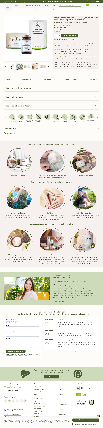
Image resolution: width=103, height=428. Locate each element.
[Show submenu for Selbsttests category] (23, 5)
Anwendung (48, 80)
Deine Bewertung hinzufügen (80, 22)
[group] (70, 22)
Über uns (61, 409)
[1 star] (7, 322)
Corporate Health (63, 386)
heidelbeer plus (59, 49)
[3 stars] (11, 322)
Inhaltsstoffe (27, 80)
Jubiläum (47, 5)
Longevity (36, 416)
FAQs (35, 401)
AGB (60, 389)
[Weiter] (48, 66)
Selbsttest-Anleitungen (40, 406)
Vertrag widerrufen (12, 414)
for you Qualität (70, 80)
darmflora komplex (60, 44)
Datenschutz (62, 391)
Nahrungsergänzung (33, 5)
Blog (53, 5)
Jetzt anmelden (51, 377)
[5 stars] (16, 322)
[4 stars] (13, 322)
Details (7, 80)
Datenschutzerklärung (55, 422)
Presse (60, 406)
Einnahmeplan (37, 408)
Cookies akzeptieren (85, 420)
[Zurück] (5, 66)
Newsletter (61, 401)
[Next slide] (97, 118)
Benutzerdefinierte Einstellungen (86, 424)
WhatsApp (36, 413)
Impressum (6, 424)
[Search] (80, 5)
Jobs (60, 396)
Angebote (36, 394)
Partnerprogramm (63, 404)
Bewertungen (93, 80)
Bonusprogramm (38, 411)
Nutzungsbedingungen (24, 355)
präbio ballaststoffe (60, 57)
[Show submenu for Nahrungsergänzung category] (40, 5)
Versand (65, 27)
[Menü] (101, 414)
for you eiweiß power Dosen (41, 391)
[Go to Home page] (8, 7)
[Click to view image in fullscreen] (27, 38)
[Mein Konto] (93, 5)
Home (16, 9)
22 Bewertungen (67, 22)
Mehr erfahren (59, 301)
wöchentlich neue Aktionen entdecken (62, 1)
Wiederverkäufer (63, 414)
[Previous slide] (6, 118)
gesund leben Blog (38, 403)
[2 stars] (9, 322)
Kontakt (61, 399)
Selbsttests (18, 5)
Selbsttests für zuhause (40, 386)
